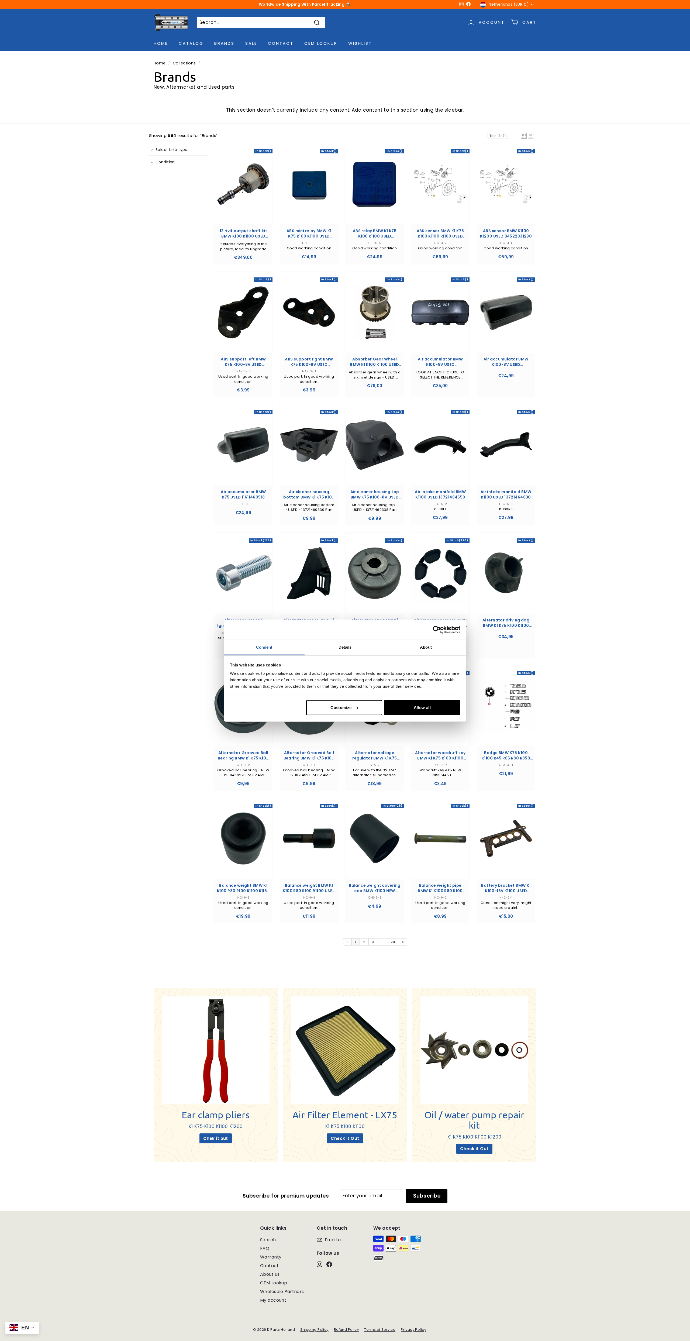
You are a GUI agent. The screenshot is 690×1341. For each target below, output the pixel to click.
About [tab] (426, 647)
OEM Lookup (320, 43)
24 (393, 941)
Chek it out (215, 1138)
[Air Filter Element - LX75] (345, 1050)
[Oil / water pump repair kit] (474, 1050)
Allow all (422, 707)
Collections (184, 63)
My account (273, 1300)
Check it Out (345, 1138)
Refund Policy (346, 1329)
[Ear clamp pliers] (216, 1050)
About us (270, 1274)
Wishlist (360, 43)
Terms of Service (379, 1329)
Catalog (191, 43)
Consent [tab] (264, 647)
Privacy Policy (413, 1329)
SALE (251, 43)
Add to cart (243, 189)
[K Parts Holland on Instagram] (319, 1264)
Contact (281, 43)
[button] (524, 136)
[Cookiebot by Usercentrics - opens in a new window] (436, 629)
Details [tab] (345, 647)
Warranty (270, 1257)
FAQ (264, 1248)
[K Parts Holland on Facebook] (329, 1264)
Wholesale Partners (282, 1291)
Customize (340, 707)
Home (161, 43)
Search (268, 1240)
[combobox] (261, 22)
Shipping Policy (314, 1329)
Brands (224, 43)
